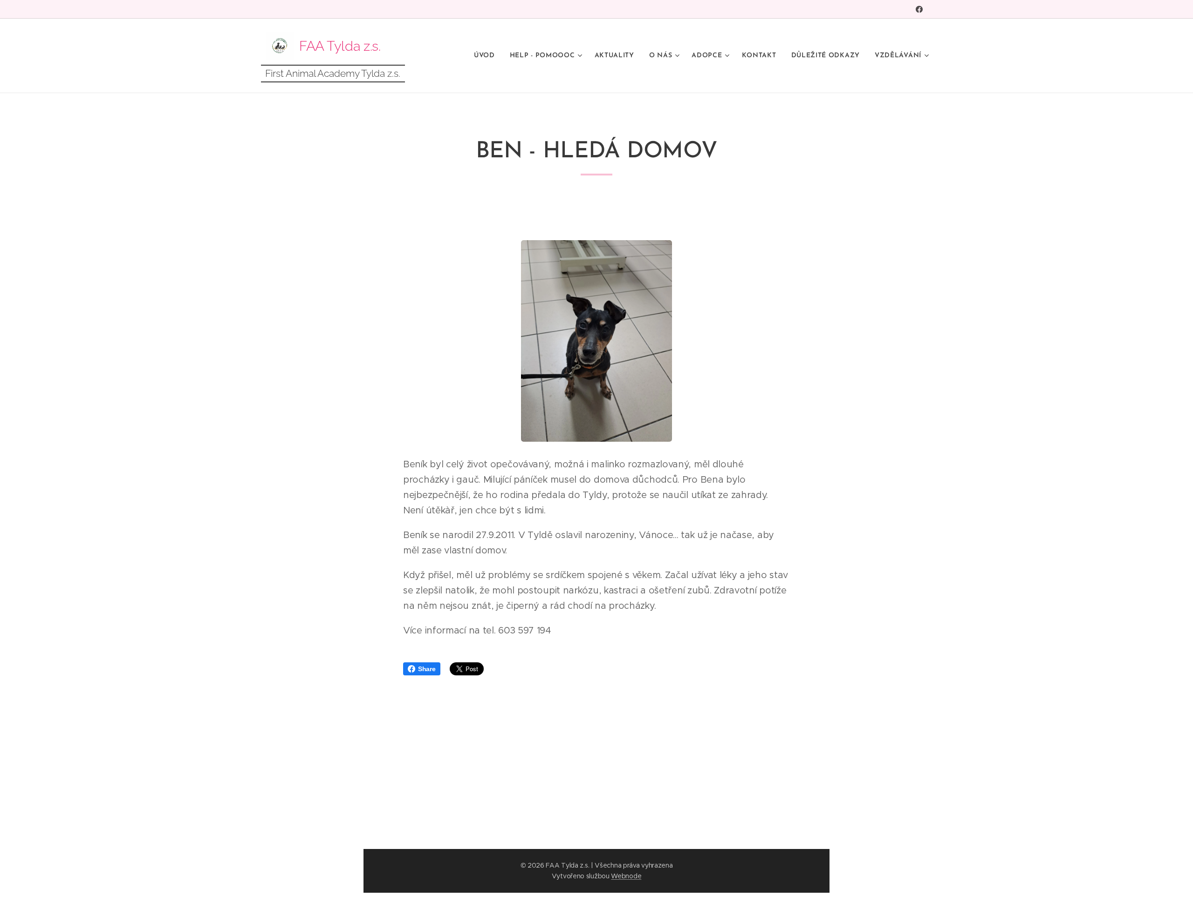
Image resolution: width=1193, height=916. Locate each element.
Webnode (626, 876)
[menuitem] (487, 55)
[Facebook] (919, 9)
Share (427, 669)
